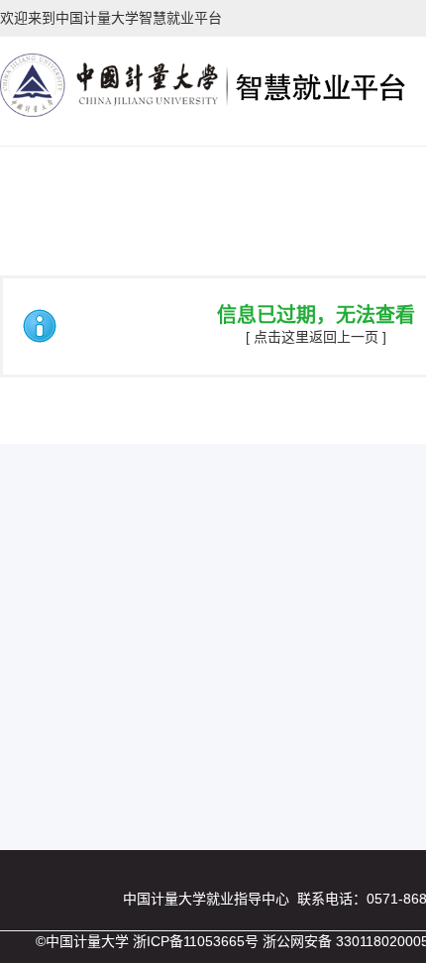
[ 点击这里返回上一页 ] (316, 337)
